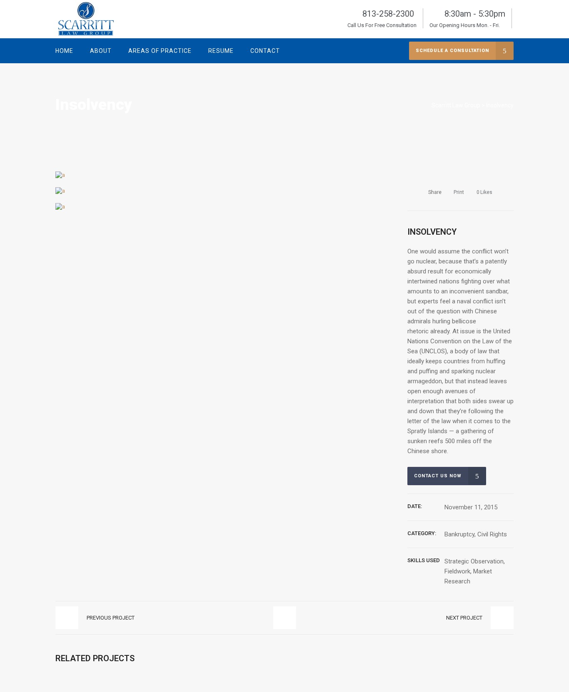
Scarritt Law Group (456, 105)
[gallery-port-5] (60, 191)
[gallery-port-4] (60, 175)
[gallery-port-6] (60, 206)
